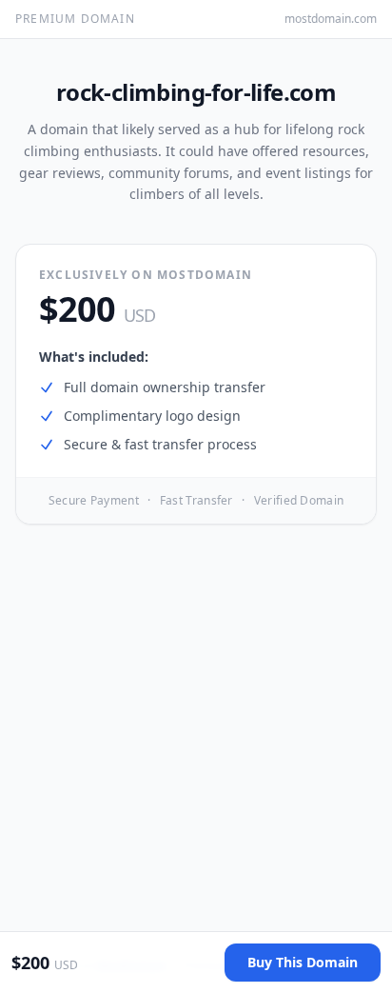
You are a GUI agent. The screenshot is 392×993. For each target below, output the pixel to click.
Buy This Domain (302, 962)
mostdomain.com (330, 19)
